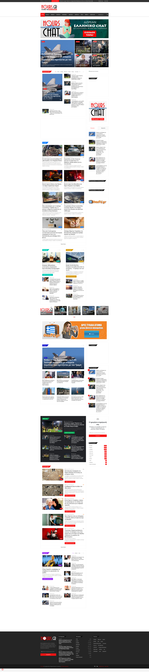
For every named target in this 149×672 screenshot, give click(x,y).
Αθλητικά (71, 14)
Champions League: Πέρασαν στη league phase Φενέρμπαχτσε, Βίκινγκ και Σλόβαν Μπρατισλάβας (74, 424)
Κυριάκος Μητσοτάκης (97, 643)
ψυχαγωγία (104, 651)
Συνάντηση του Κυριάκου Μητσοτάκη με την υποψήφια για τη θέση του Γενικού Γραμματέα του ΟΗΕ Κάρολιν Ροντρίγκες (55, 299)
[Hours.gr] (49, 7)
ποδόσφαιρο (95, 651)
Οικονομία (64, 14)
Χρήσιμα (91, 462)
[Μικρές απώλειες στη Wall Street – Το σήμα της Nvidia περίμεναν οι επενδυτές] (69, 281)
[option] (74, 53)
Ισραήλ (102, 641)
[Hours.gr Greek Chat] (74, 28)
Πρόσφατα (92, 128)
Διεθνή (104, 639)
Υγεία (82, 14)
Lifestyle (76, 14)
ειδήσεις (100, 649)
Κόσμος (52, 14)
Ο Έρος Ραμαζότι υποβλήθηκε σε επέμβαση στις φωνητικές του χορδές (51, 571)
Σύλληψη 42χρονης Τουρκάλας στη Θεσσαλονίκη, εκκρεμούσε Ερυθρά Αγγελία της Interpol (73, 232)
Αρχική (42, 14)
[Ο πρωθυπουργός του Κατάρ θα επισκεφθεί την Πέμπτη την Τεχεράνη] (77, 374)
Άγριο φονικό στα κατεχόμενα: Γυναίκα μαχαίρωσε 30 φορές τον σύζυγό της (63, 381)
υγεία (100, 651)
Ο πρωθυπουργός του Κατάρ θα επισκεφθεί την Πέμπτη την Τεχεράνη (77, 381)
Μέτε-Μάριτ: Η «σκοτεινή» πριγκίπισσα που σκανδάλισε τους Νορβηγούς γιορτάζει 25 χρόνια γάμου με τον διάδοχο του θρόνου (77, 581)
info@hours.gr (101, 666)
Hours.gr (45, 99)
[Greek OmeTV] (74, 330)
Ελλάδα (47, 14)
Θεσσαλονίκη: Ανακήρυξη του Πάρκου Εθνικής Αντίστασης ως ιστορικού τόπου (73, 472)
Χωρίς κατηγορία (93, 464)
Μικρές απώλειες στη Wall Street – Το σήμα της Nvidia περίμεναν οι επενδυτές (78, 282)
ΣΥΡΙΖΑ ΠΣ (95, 647)
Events (86, 14)
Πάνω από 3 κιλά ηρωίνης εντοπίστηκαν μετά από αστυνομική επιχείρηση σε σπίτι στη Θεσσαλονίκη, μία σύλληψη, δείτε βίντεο (52, 234)
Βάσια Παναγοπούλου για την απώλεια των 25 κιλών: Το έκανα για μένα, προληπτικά (77, 574)
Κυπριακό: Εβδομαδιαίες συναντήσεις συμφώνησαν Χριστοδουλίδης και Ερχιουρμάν (51, 267)
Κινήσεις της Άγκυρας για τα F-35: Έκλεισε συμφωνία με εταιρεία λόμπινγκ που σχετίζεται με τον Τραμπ (101, 135)
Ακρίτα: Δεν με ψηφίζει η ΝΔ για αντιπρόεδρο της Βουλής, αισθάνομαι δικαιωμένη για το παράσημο (54, 291)
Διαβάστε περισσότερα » (47, 274)
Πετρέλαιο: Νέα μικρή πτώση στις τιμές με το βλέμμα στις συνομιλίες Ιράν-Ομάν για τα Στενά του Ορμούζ (78, 289)
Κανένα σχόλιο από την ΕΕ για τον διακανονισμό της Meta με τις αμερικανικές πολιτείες (48, 398)
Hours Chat (92, 14)
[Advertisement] (86, 7)
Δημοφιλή (103, 128)
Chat (90, 460)
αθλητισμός (95, 649)
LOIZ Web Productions (64, 666)
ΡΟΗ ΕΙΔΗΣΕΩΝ (100, 645)
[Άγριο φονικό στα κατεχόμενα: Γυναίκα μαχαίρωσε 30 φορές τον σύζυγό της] (63, 374)
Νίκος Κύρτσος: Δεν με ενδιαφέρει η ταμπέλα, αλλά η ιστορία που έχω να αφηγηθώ (74, 517)
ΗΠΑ (98, 641)
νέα (104, 649)
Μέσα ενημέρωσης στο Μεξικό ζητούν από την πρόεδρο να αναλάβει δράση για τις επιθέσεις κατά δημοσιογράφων (82, 62)
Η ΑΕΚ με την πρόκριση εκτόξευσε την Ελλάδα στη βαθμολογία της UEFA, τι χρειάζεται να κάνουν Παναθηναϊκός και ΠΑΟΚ (55, 457)
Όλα (55, 71)
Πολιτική (58, 14)
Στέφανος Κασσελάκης (102, 647)
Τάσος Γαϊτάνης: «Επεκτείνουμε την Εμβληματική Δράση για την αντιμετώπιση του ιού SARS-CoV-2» (46, 311)
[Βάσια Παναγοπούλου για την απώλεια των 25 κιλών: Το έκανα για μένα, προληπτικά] (67, 573)
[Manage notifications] (2, 669)
